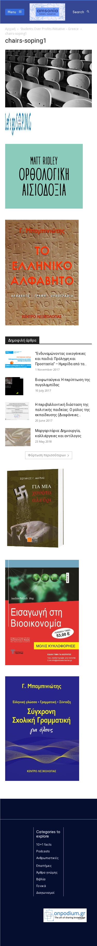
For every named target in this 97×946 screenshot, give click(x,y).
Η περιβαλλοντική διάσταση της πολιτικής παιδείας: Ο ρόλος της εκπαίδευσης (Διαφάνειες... (62, 409)
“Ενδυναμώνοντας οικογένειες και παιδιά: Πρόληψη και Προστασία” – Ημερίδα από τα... (61, 358)
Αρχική (10, 29)
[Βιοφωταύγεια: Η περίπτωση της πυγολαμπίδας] (14, 386)
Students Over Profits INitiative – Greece (49, 29)
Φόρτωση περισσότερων (47, 455)
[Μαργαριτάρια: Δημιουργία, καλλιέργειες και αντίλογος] (18, 437)
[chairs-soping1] (48, 106)
